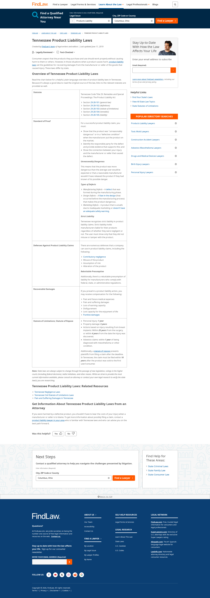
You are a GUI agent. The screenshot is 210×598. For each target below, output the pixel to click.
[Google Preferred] (81, 574)
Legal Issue (75, 15)
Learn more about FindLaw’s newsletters (147, 79)
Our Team (88, 522)
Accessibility (89, 526)
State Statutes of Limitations (145, 106)
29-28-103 (95, 108)
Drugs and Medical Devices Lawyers (147, 156)
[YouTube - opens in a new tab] (55, 574)
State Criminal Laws (158, 466)
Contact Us (88, 531)
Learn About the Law (123, 537)
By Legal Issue (90, 550)
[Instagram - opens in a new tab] (68, 574)
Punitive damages (91, 314)
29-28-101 (95, 102)
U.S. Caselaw (120, 546)
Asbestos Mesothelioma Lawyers (146, 147)
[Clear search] (109, 21)
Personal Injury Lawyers (142, 172)
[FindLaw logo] (41, 4)
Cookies (65, 590)
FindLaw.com (156, 522)
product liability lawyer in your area (48, 420)
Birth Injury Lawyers (140, 164)
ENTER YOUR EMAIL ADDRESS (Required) (49, 557)
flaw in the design (107, 195)
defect (109, 189)
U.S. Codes (119, 550)
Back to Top (106, 497)
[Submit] (173, 70)
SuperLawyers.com (159, 532)
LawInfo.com (156, 551)
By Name (88, 559)
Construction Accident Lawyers (145, 139)
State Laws (63, 33)
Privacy (43, 590)
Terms (34, 590)
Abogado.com (157, 542)
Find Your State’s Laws (142, 97)
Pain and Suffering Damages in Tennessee (54, 398)
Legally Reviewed (44, 52)
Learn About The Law (48, 33)
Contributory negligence (94, 256)
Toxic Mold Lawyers (140, 131)
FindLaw (35, 33)
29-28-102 (95, 105)
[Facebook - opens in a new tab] (48, 574)
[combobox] (91, 21)
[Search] (175, 4)
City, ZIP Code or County (124, 15)
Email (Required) (139, 65)
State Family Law (156, 470)
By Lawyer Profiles (91, 555)
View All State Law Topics (143, 101)
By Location (89, 546)
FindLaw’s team (48, 46)
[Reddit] (75, 574)
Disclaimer (54, 590)
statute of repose (102, 351)
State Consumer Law (158, 474)
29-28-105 (95, 115)
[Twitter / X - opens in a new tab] (62, 574)
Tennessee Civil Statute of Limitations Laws (54, 395)
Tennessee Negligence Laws (47, 392)
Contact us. (56, 536)
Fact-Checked (67, 52)
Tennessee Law (76, 33)
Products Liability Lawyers (143, 123)
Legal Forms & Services (124, 522)
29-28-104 (95, 111)
